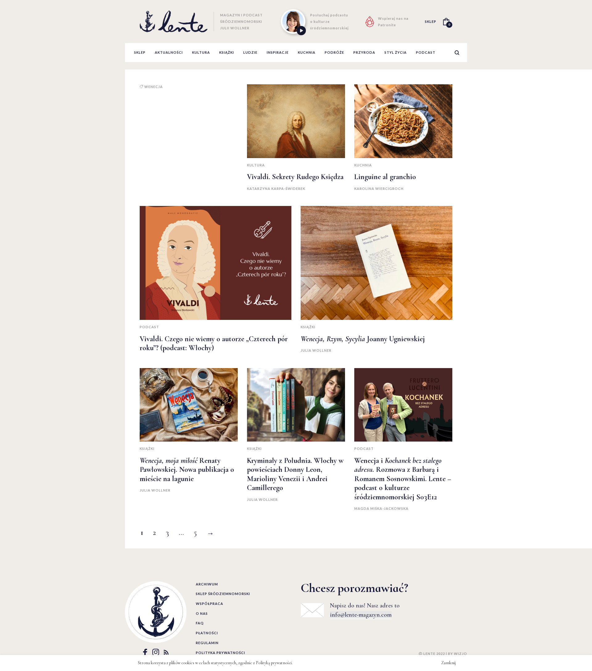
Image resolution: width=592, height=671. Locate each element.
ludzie (250, 52)
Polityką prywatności (274, 662)
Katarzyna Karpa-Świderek (276, 189)
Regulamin (207, 643)
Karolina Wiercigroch (379, 189)
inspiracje (278, 52)
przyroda (364, 52)
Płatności (207, 633)
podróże (334, 52)
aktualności (169, 52)
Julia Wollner (316, 350)
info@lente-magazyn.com (361, 615)
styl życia (395, 52)
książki (226, 52)
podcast (425, 52)
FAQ (200, 623)
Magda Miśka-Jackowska (381, 508)
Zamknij (448, 662)
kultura (201, 52)
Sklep (140, 52)
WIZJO (460, 654)
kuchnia (306, 52)
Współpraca (209, 604)
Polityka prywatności (220, 653)
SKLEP (430, 21)
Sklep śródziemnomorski (223, 594)
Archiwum (207, 584)
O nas (202, 613)
